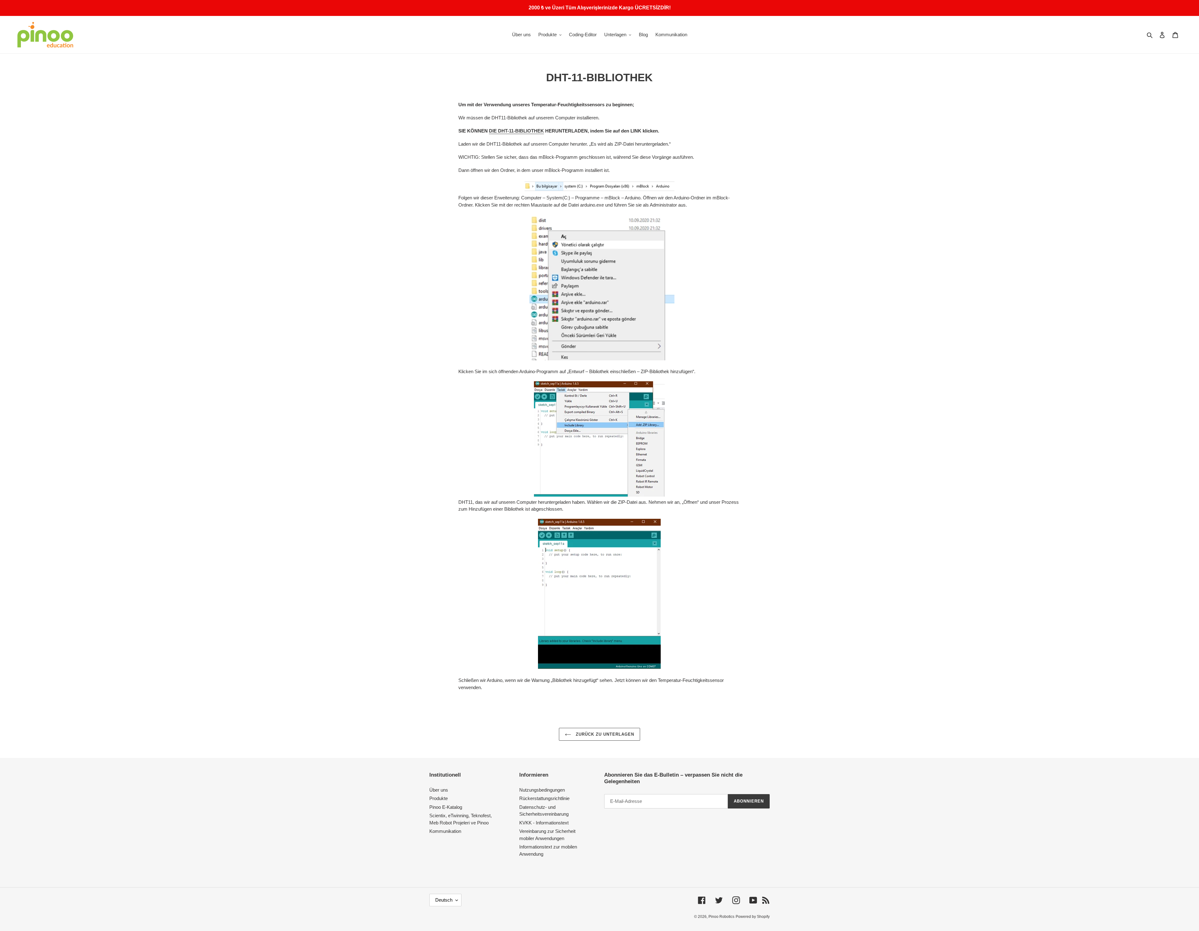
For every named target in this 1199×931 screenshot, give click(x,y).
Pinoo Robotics (721, 916)
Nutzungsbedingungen (542, 790)
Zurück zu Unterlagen (604, 734)
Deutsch (443, 900)
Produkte (438, 798)
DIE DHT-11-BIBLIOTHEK (516, 130)
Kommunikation (445, 831)
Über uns (438, 790)
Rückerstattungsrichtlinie (544, 798)
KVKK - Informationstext (544, 822)
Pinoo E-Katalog (445, 807)
